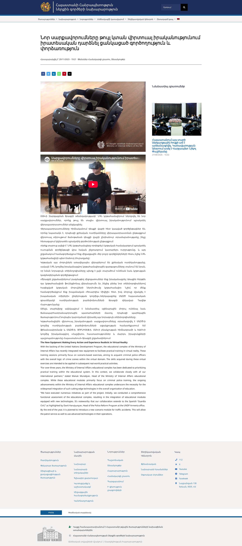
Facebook (183, 478)
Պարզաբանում (115, 481)
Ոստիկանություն (49, 460)
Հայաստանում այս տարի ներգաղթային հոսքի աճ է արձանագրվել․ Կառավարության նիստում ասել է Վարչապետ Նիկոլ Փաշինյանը (173, 119)
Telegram (183, 473)
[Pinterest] (64, 73)
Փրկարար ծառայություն (53, 465)
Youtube (183, 469)
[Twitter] (48, 73)
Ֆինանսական (148, 464)
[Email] (69, 73)
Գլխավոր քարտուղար (86, 478)
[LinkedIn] (53, 73)
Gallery (181, 119)
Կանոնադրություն (83, 500)
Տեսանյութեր (118, 59)
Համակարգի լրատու (99, 59)
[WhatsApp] (59, 73)
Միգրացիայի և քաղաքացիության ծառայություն (50, 474)
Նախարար (80, 464)
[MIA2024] (46, 2)
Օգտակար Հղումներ (152, 474)
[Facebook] (43, 73)
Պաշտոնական (115, 460)
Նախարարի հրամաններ (154, 469)
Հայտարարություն (117, 470)
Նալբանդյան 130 (187, 483)
